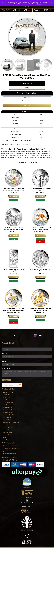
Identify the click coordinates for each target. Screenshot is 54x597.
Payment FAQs (6, 397)
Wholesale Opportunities (9, 417)
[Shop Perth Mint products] (27, 503)
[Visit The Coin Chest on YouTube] (13, 459)
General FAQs (6, 394)
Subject (4, 361)
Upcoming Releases (8, 392)
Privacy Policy (6, 424)
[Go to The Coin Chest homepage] (27, 492)
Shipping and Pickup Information (11, 409)
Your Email (5, 353)
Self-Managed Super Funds (10, 407)
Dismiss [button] (39, 4)
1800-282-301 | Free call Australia (12, 448)
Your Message (6, 368)
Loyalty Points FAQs (8, 402)
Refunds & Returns (7, 429)
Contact (5, 440)
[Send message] (6, 380)
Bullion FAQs (6, 399)
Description (5, 144)
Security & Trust (7, 419)
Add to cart (13, 196)
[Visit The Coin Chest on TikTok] (10, 459)
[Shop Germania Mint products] (27, 510)
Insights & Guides (7, 432)
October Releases (27, 140)
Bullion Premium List (8, 412)
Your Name (5, 346)
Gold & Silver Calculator (9, 414)
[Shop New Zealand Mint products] (27, 538)
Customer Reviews (7, 435)
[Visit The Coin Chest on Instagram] (6, 459)
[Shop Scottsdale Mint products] (27, 523)
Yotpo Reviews (26, 144)
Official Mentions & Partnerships (11, 422)
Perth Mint (17, 140)
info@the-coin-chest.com (10, 453)
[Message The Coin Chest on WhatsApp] (16, 459)
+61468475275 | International (11, 451)
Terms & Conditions (8, 427)
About (4, 437)
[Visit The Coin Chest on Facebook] (3, 459)
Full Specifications (15, 144)
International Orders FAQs (9, 404)
